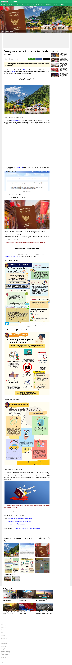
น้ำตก (2, 637)
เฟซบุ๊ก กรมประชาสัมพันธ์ (16, 120)
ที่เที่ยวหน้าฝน (3, 646)
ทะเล (17, 4)
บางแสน (2, 664)
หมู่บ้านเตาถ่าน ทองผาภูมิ (5, 652)
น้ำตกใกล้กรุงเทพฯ (4, 645)
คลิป (63, 4)
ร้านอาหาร (50, 4)
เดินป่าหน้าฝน (3, 648)
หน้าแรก (4, 4)
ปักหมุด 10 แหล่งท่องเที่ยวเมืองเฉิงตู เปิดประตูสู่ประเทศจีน (19, 521)
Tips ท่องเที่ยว (16, 581)
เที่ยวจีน (7, 581)
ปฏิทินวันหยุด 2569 (4, 638)
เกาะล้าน (2, 662)
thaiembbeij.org (36, 528)
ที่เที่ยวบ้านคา (3, 649)
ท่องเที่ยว (2, 632)
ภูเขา (22, 4)
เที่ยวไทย (10, 4)
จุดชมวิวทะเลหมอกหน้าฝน (5, 651)
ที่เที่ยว (2, 624)
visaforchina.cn (19, 167)
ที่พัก (44, 4)
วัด (1, 630)
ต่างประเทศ (37, 4)
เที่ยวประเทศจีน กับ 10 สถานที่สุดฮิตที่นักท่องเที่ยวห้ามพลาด (19, 518)
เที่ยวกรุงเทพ (29, 4)
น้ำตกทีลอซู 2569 (4, 635)
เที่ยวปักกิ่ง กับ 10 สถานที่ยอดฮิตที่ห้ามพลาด (16, 524)
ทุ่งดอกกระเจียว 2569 (4, 656)
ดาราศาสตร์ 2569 (4, 643)
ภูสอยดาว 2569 (3, 657)
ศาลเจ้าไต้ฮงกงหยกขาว (5, 654)
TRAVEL (14, 1)
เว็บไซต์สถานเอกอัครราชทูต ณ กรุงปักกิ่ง (12, 256)
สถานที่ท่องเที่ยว (3, 626)
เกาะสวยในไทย (3, 627)
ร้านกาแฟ (57, 4)
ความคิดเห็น (32, 58)
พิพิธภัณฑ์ (2, 633)
